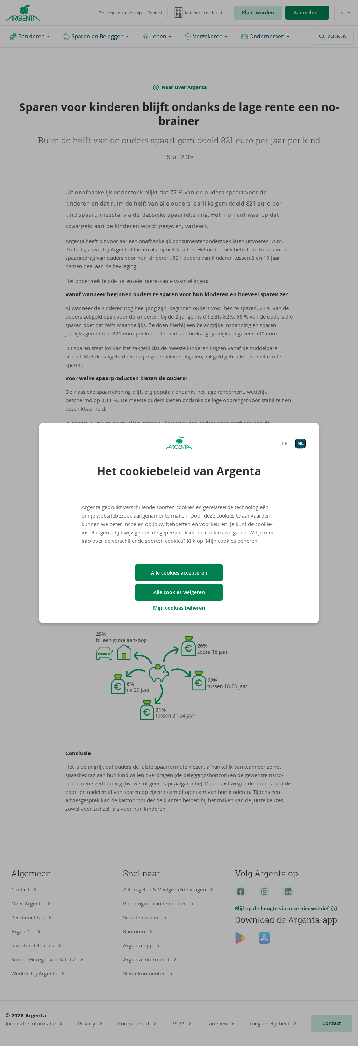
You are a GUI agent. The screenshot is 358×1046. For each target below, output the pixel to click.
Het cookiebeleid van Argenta (179, 471)
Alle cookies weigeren (179, 592)
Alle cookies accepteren (179, 572)
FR (285, 443)
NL (300, 443)
